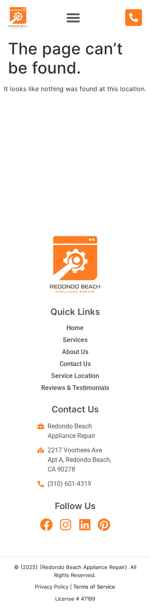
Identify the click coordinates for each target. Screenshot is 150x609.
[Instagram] (65, 524)
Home (75, 328)
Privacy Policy (51, 586)
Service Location (75, 376)
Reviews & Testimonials (75, 388)
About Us (75, 352)
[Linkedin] (84, 524)
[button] (73, 17)
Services (75, 340)
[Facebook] (46, 524)
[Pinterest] (104, 524)
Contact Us (75, 364)
